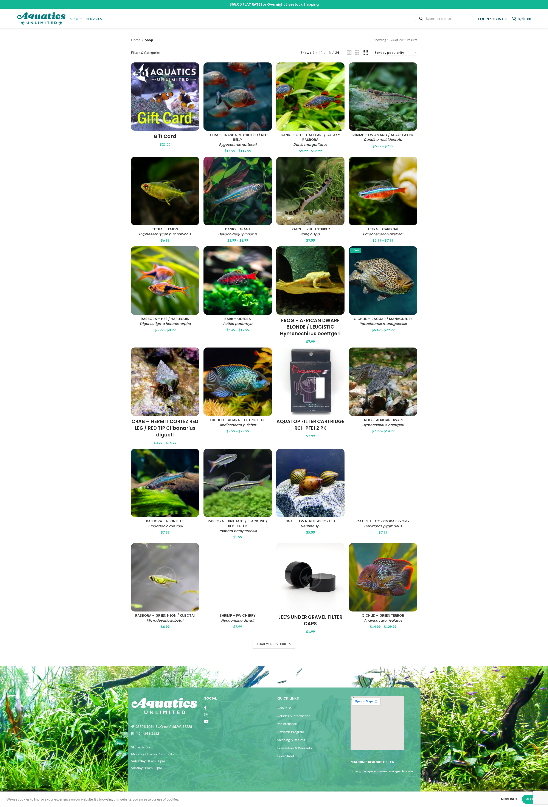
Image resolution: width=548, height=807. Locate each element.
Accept (531, 799)
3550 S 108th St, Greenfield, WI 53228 (163, 726)
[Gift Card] (165, 96)
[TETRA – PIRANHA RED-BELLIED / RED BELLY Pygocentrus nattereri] (237, 96)
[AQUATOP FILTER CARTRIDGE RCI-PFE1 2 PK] (310, 382)
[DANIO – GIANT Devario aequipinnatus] (237, 191)
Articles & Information (294, 716)
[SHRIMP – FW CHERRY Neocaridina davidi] (237, 577)
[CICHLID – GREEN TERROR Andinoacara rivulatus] (383, 577)
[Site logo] (41, 18)
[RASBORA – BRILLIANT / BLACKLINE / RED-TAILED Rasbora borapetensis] (237, 483)
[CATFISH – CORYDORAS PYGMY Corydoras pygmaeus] (383, 483)
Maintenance (287, 724)
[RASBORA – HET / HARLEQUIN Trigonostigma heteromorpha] (165, 280)
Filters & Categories (145, 52)
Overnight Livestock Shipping (293, 4)
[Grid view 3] (357, 53)
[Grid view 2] (349, 53)
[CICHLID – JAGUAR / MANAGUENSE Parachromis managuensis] (383, 280)
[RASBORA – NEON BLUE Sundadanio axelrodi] (165, 483)
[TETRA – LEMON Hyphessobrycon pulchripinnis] (165, 191)
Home (135, 40)
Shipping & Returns (291, 740)
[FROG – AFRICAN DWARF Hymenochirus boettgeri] (383, 382)
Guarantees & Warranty (294, 748)
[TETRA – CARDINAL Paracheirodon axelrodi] (383, 191)
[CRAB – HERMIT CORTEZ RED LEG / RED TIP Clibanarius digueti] (165, 382)
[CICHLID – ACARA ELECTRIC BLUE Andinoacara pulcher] (237, 382)
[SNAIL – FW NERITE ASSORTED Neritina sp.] (310, 483)
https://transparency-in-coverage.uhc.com (382, 771)
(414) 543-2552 (147, 733)
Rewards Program (290, 732)
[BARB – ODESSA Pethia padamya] (237, 280)
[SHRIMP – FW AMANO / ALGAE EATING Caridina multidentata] (383, 96)
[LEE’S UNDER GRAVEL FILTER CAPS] (310, 577)
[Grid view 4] (365, 53)
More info (509, 799)
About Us (284, 708)
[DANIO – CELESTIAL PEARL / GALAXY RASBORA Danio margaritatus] (310, 96)
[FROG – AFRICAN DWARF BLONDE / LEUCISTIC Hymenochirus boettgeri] (310, 280)
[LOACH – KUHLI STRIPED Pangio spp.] (310, 191)
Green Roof (285, 756)
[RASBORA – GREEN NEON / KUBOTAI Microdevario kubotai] (165, 577)
